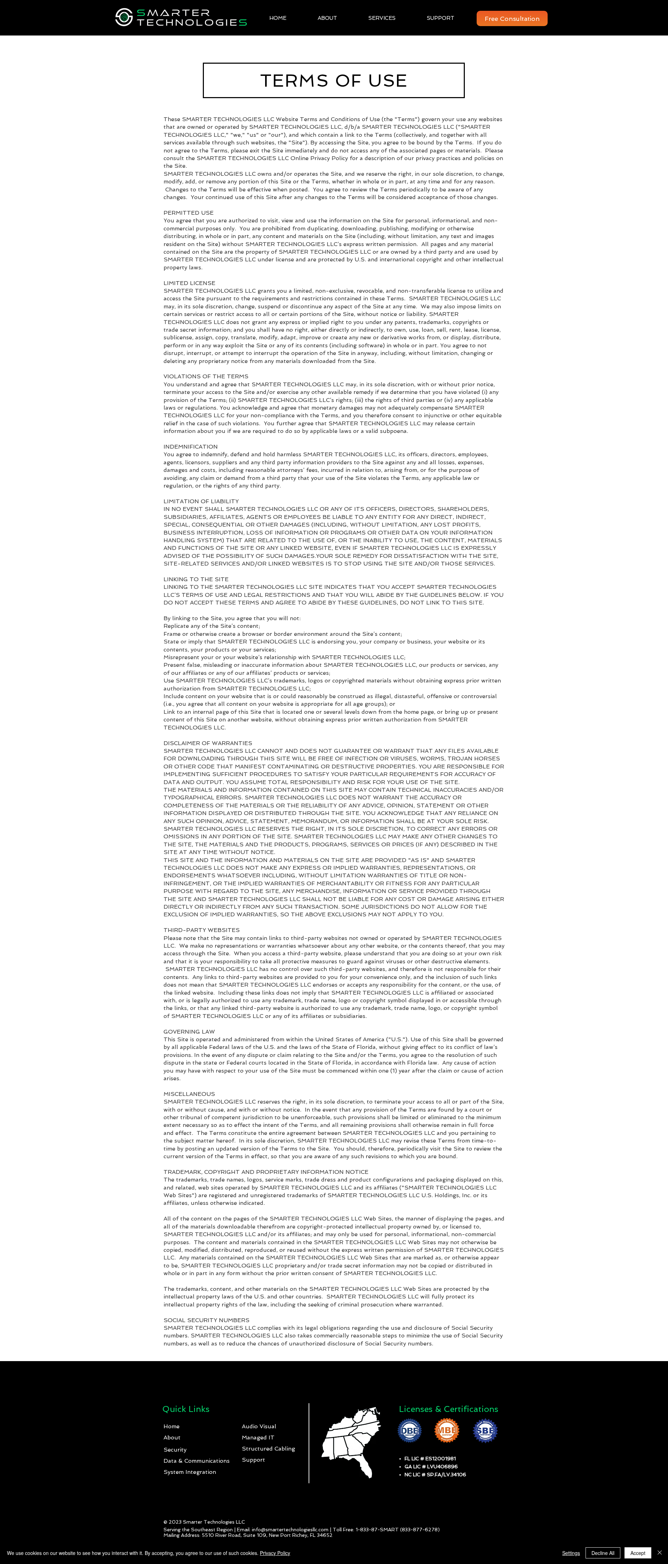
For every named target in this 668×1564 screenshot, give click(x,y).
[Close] (659, 1552)
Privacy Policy (275, 1552)
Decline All (602, 1552)
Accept (637, 1552)
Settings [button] (571, 1552)
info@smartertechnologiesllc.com (290, 1529)
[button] (371, 18)
